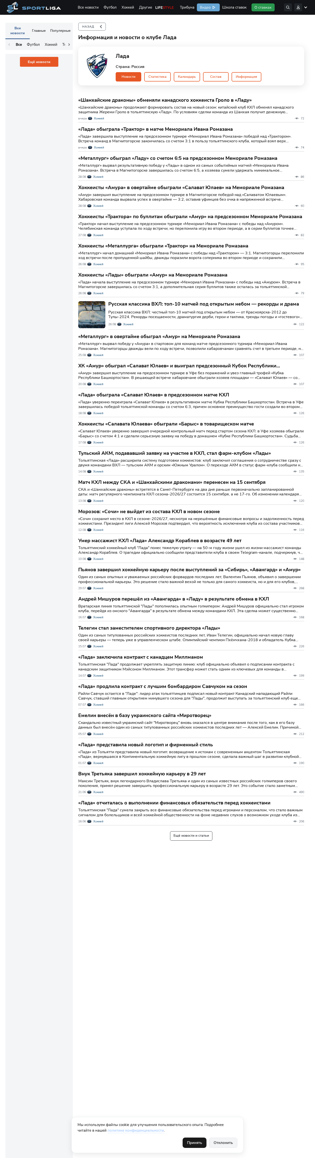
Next (69, 45)
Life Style (164, 7)
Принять (194, 1142)
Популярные (60, 31)
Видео (204, 7)
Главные (39, 31)
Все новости (88, 7)
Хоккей (128, 7)
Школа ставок (234, 7)
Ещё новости (39, 62)
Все (19, 44)
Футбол (110, 7)
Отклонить (223, 1142)
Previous (9, 45)
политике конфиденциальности (136, 1130)
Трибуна (187, 7)
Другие (145, 7)
